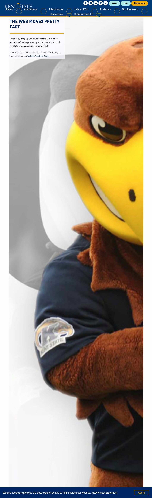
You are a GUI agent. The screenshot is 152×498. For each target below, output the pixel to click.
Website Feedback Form (38, 56)
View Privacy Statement (104, 492)
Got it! (141, 492)
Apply (114, 3)
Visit (125, 3)
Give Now (140, 3)
